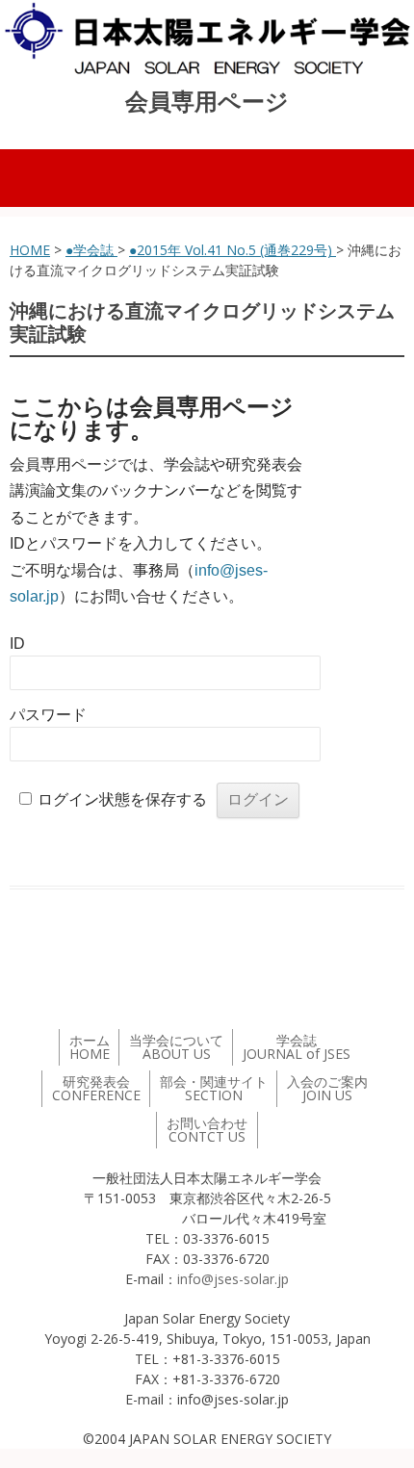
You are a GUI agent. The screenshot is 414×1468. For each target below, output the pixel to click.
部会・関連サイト (214, 1088)
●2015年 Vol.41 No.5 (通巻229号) (232, 250)
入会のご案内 (327, 1088)
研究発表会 (96, 1088)
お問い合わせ (207, 1130)
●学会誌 (91, 250)
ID (17, 643)
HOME (30, 250)
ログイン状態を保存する (122, 799)
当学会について (176, 1047)
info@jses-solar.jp (233, 1279)
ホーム (89, 1047)
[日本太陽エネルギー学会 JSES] (207, 38)
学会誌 (296, 1047)
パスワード (48, 715)
